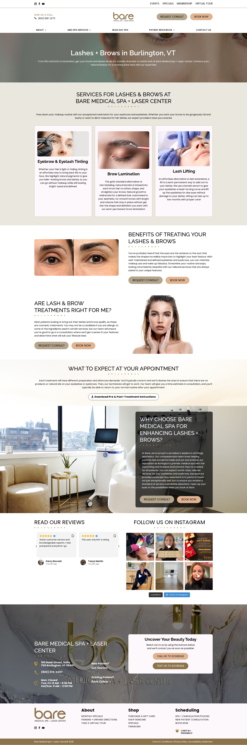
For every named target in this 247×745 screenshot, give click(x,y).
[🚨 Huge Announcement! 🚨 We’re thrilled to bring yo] (199, 576)
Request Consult (172, 16)
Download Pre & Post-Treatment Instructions (125, 397)
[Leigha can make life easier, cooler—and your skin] (140, 576)
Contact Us (203, 30)
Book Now (201, 16)
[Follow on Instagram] (36, 3)
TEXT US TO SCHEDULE (170, 666)
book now (181, 723)
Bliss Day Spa (120, 30)
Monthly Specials (92, 716)
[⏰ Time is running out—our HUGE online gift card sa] (169, 547)
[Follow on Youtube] (44, 3)
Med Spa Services (78, 30)
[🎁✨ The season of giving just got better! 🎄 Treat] (199, 547)
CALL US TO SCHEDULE (170, 656)
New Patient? (100, 663)
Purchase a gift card (141, 716)
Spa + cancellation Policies (192, 716)
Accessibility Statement (201, 741)
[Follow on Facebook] (40, 3)
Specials (168, 4)
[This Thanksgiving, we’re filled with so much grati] (169, 576)
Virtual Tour (204, 4)
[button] (118, 546)
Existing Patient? (102, 677)
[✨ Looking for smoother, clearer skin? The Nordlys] (140, 547)
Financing (134, 726)
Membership (184, 4)
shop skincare (137, 719)
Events (154, 4)
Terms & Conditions (162, 741)
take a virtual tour (93, 723)
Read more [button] (87, 553)
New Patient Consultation (191, 719)
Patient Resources (160, 30)
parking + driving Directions (99, 719)
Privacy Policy (180, 741)
